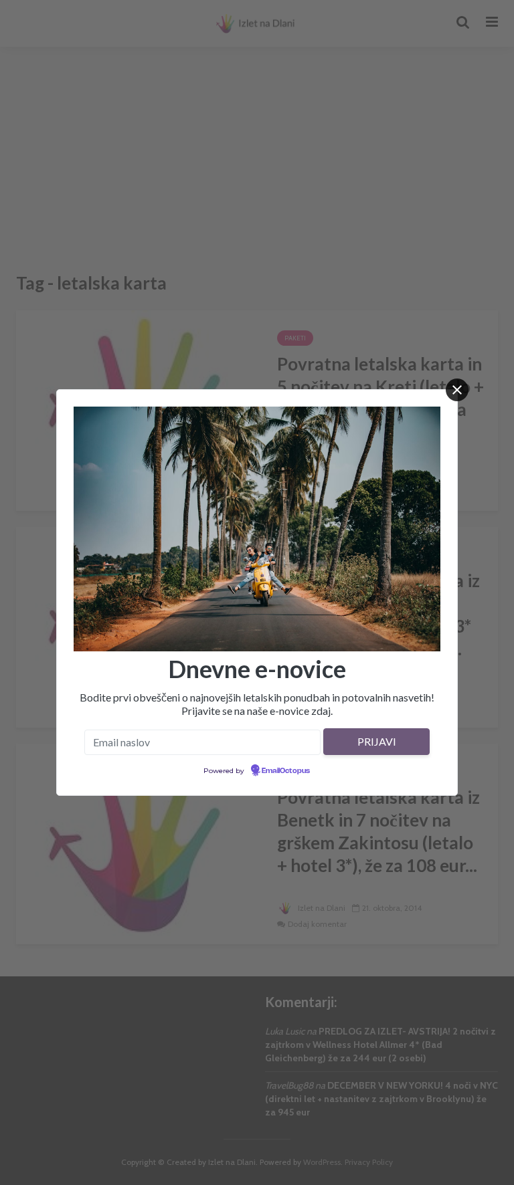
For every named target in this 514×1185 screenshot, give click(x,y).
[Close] (457, 390)
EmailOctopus (286, 771)
